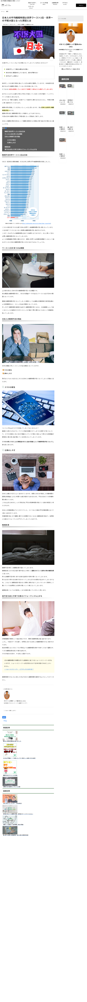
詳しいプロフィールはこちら (71, 69)
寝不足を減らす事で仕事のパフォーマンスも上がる (21, 149)
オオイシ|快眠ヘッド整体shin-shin (25, 24)
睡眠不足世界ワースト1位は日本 (15, 131)
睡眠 (4, 717)
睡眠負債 (7, 147)
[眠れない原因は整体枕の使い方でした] (10, 739)
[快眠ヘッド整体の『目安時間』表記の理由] (10, 823)
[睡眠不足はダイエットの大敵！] (10, 774)
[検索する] (81, 19)
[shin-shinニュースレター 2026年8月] (10, 802)
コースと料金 (44, 3)
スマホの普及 (11, 140)
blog (5, 721)
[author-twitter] (64, 72)
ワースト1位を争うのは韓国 (13, 134)
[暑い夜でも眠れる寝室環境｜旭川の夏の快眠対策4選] (10, 833)
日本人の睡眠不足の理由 (12, 136)
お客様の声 (55, 3)
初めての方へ (32, 3)
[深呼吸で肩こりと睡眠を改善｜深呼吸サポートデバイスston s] (10, 812)
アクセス (65, 3)
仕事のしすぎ (11, 142)
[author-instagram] (76, 72)
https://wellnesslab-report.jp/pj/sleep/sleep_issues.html (36, 223)
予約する (81, 5)
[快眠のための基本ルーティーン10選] (10, 785)
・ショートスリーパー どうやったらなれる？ (19, 669)
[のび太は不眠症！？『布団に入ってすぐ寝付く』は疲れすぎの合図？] (10, 756)
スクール (31, 7)
